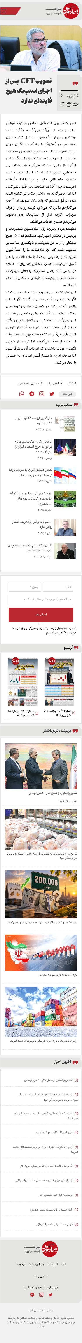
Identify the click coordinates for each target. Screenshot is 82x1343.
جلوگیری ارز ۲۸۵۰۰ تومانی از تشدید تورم (34, 421)
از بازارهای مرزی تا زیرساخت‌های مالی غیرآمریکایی (44, 1180)
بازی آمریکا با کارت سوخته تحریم (58, 975)
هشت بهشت (36, 1310)
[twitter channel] (50, 1294)
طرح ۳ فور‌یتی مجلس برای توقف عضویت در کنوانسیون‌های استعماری (30, 498)
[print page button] (69, 104)
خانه (63, 1264)
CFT (70, 383)
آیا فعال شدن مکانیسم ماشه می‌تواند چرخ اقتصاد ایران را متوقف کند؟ (33, 447)
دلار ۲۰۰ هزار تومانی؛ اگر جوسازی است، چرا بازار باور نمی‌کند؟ (42, 922)
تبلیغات (53, 1264)
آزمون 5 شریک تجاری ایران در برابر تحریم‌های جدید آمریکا (43, 1041)
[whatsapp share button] (21, 394)
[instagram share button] (41, 394)
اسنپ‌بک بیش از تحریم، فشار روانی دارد (32, 524)
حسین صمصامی (29, 383)
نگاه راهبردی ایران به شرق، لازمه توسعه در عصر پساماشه (30, 472)
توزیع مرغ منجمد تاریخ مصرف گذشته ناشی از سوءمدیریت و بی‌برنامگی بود (42, 856)
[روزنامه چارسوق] (62, 11)
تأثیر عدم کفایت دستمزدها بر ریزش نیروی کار (46, 1166)
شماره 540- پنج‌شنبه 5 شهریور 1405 (57, 713)
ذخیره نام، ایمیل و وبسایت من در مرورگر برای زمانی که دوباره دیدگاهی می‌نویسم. (44, 630)
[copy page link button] (75, 104)
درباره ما (20, 1264)
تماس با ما (41, 1276)
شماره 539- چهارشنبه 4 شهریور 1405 (20, 713)
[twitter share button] (52, 394)
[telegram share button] (31, 394)
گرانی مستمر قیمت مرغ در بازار (55, 1224)
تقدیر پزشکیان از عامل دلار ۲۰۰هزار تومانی (53, 793)
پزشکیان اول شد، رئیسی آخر (56, 1195)
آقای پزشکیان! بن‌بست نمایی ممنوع (51, 1210)
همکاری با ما (36, 1264)
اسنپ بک (53, 383)
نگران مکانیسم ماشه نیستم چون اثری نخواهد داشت (30, 548)
